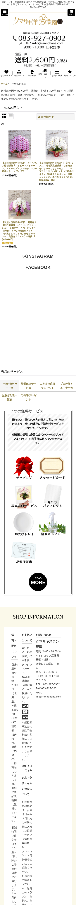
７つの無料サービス (9, 385)
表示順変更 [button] (47, 116)
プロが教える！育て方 (66, 385)
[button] (4, 12)
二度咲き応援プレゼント (47, 385)
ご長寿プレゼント (28, 397)
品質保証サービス (28, 385)
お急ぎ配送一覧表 (9, 397)
